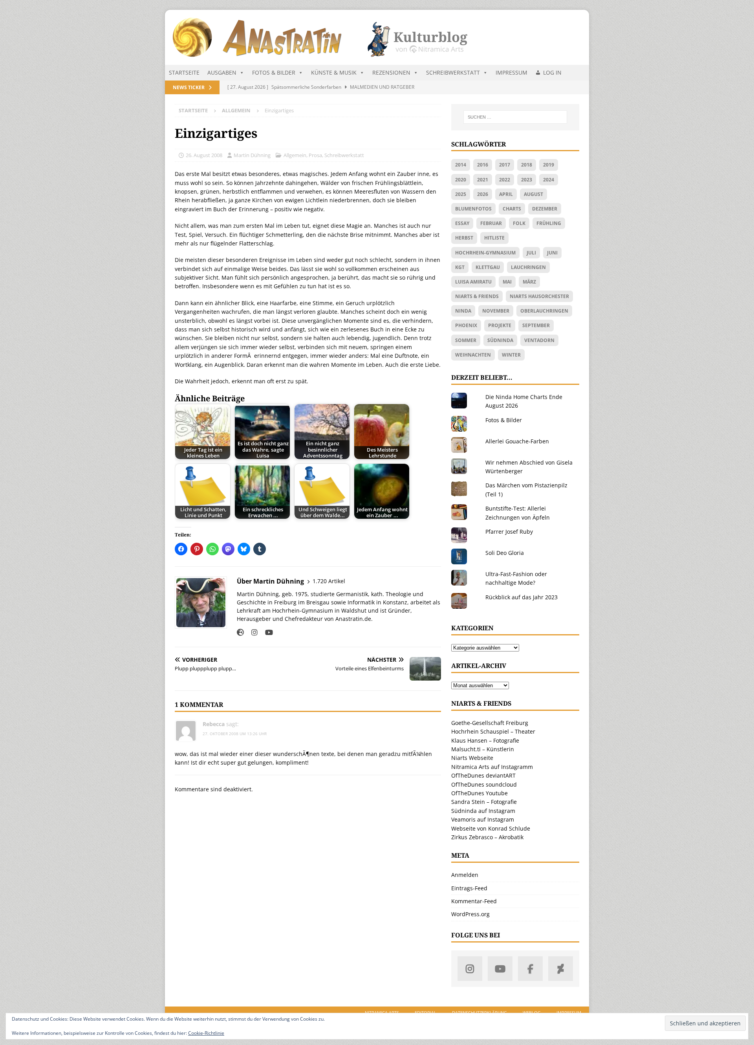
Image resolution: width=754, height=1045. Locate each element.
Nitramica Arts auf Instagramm (492, 766)
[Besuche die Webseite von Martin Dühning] (240, 632)
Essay (462, 223)
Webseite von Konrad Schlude (490, 828)
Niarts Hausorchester (539, 296)
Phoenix (466, 325)
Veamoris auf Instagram (482, 819)
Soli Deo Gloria (504, 552)
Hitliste (494, 237)
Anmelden (464, 874)
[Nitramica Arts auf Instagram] (470, 968)
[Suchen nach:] (515, 117)
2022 (504, 179)
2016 (482, 164)
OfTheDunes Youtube (479, 793)
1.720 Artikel (329, 581)
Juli (531, 252)
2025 (460, 194)
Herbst (464, 237)
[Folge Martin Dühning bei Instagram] (251, 632)
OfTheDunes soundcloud (484, 784)
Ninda (463, 310)
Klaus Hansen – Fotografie (485, 740)
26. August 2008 (204, 155)
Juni (552, 252)
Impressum (511, 72)
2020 (460, 179)
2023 (526, 179)
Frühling (548, 223)
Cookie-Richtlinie (206, 1033)
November (495, 310)
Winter (511, 354)
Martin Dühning (252, 155)
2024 (548, 179)
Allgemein (295, 155)
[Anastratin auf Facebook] (530, 968)
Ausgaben (221, 72)
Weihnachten (473, 354)
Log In (552, 72)
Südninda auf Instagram (483, 810)
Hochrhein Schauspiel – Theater (493, 731)
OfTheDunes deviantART (483, 775)
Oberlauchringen (544, 310)
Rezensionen (391, 72)
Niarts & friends (477, 296)
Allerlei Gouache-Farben (517, 441)
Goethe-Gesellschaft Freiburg (489, 723)
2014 (460, 164)
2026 (482, 194)
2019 (548, 164)
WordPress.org (470, 914)
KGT (460, 267)
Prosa (315, 155)
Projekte (499, 325)
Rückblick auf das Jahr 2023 (521, 597)
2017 (504, 164)
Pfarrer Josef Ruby (509, 531)
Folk (519, 223)
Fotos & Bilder (273, 72)
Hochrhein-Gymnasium (485, 252)
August (533, 194)
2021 (482, 179)
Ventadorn (539, 340)
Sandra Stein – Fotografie (484, 801)
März (529, 281)
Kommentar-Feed (474, 901)
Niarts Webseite (472, 757)
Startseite (184, 72)
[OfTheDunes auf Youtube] (500, 968)
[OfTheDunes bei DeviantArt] (560, 968)
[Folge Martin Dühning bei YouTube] (266, 632)
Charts (512, 208)
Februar (491, 223)
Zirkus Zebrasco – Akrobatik (487, 837)
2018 (526, 164)
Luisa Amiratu (473, 281)
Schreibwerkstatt (453, 72)
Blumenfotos (473, 208)
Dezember (544, 208)
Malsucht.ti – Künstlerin (482, 749)
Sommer (465, 340)
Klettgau (488, 267)
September (536, 325)
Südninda (500, 340)
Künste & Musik (334, 72)
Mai (507, 281)
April (506, 194)
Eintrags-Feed (469, 888)
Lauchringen (528, 267)
